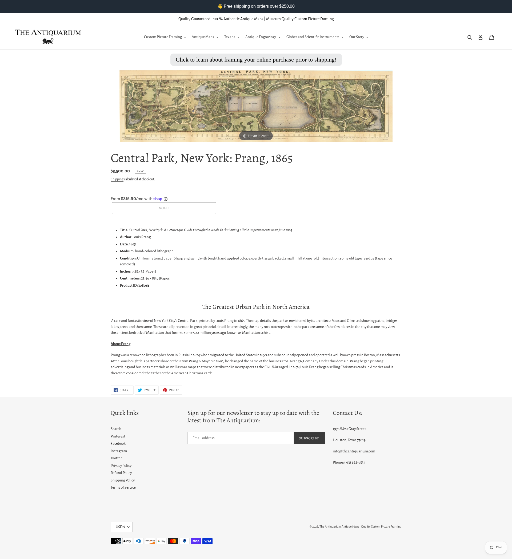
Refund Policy (121, 473)
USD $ (120, 527)
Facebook (118, 443)
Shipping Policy (123, 480)
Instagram (119, 451)
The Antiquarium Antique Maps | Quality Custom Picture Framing (360, 526)
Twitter (116, 458)
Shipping (117, 179)
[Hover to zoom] (256, 106)
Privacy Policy (121, 466)
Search (116, 429)
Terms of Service (123, 487)
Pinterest (118, 436)
